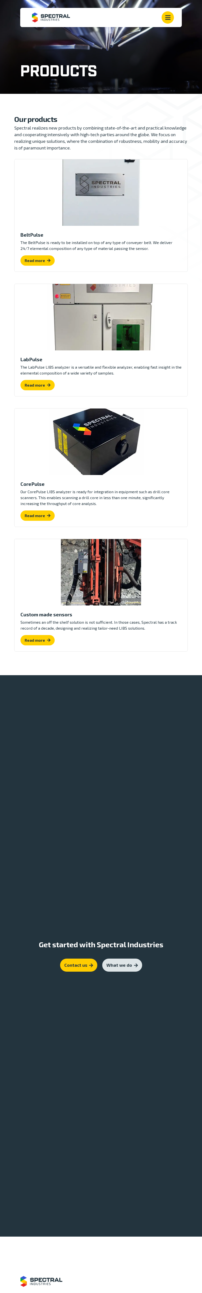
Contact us (75, 965)
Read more (35, 260)
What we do (119, 965)
